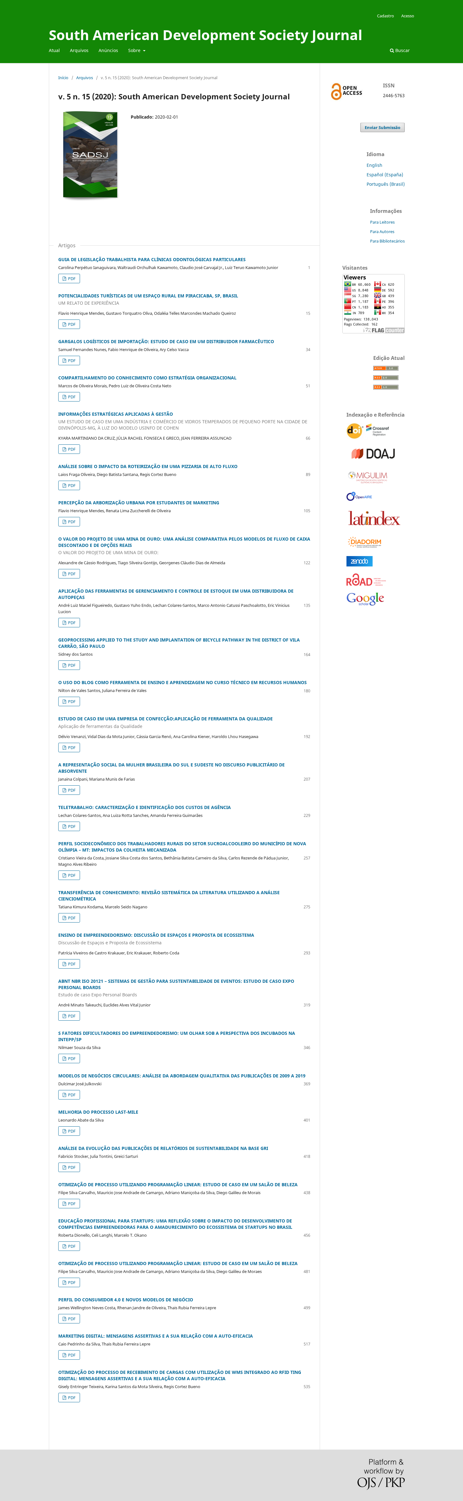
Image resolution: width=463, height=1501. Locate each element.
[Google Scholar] (365, 606)
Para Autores (382, 231)
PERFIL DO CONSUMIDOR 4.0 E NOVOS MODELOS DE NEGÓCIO (125, 1300)
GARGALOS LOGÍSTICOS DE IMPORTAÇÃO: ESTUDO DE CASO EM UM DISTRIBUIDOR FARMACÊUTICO (166, 341)
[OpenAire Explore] (359, 499)
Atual (54, 50)
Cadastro (385, 16)
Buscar (402, 50)
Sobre (135, 50)
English (374, 165)
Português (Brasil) (386, 184)
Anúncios (108, 50)
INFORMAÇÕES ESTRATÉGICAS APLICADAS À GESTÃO (182, 421)
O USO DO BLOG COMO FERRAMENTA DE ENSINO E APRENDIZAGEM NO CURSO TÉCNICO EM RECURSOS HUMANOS (182, 682)
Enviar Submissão (382, 127)
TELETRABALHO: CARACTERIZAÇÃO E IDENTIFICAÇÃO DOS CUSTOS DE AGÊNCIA (144, 807)
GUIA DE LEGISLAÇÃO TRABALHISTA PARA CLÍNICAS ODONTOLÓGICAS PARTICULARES (152, 259)
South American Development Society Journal (205, 34)
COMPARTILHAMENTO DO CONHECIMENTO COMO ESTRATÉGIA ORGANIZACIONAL (147, 378)
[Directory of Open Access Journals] (374, 460)
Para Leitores (382, 222)
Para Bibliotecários (387, 241)
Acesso (407, 16)
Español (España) (385, 175)
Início (63, 77)
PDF (71, 278)
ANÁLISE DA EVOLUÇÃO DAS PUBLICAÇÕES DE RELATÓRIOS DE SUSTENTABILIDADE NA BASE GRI (163, 1148)
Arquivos (79, 50)
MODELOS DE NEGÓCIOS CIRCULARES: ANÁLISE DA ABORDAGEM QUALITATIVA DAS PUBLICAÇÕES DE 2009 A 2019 (182, 1076)
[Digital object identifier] (368, 438)
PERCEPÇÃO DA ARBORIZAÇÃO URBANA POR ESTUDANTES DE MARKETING (138, 503)
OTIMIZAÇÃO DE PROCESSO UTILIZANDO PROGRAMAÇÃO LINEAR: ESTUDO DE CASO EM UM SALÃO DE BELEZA (178, 1184)
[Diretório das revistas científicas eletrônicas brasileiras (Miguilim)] (368, 483)
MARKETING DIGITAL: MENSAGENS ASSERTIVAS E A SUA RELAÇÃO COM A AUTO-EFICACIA (155, 1336)
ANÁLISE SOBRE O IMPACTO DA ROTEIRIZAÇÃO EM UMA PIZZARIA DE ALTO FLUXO (147, 466)
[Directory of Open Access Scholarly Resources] (366, 584)
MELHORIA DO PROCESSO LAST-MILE (98, 1112)
